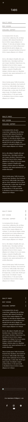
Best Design (6, 26)
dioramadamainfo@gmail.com (14, 398)
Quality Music (7, 22)
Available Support (8, 30)
